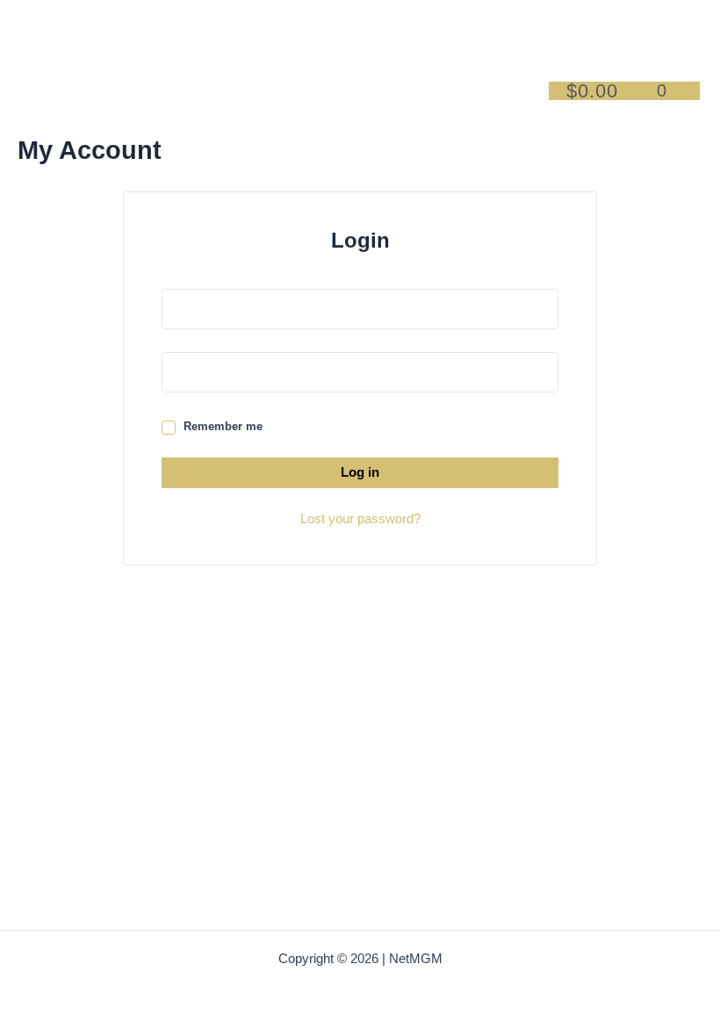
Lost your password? (360, 519)
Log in (360, 472)
